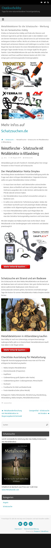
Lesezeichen (8, 403)
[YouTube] (41, 2)
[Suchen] (47, 425)
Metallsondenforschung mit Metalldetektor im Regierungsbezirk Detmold (12, 413)
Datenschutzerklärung (31, 529)
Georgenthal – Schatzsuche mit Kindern (39, 412)
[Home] (2, 140)
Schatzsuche (10, 140)
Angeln (5, 503)
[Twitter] (44, 2)
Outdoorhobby (11, 8)
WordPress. (45, 531)
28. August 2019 (15, 158)
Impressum (18, 529)
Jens (5, 158)
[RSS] (48, 2)
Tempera (37, 531)
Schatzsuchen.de (14, 131)
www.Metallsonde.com (10, 490)
